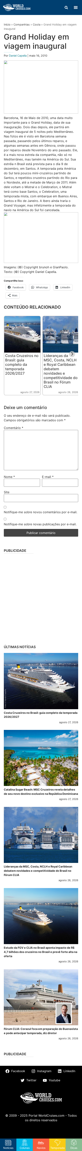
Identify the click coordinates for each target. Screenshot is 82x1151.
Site (6, 492)
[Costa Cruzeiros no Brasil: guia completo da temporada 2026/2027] (41, 681)
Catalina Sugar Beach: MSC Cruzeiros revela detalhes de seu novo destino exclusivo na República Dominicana (41, 791)
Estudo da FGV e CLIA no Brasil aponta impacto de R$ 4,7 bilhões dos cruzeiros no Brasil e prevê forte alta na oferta (40, 952)
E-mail (48, 476)
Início (7, 24)
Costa (36, 24)
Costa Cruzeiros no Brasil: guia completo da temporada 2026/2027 (22, 364)
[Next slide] (72, 354)
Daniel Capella (18, 55)
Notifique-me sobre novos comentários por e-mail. (40, 512)
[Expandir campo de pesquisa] (66, 7)
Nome (9, 476)
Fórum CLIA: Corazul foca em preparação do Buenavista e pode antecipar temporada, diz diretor (41, 1031)
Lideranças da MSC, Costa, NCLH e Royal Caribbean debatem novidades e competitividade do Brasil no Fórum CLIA (61, 371)
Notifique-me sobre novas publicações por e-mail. (40, 524)
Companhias (22, 24)
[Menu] (75, 7)
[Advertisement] (41, 598)
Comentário (13, 427)
